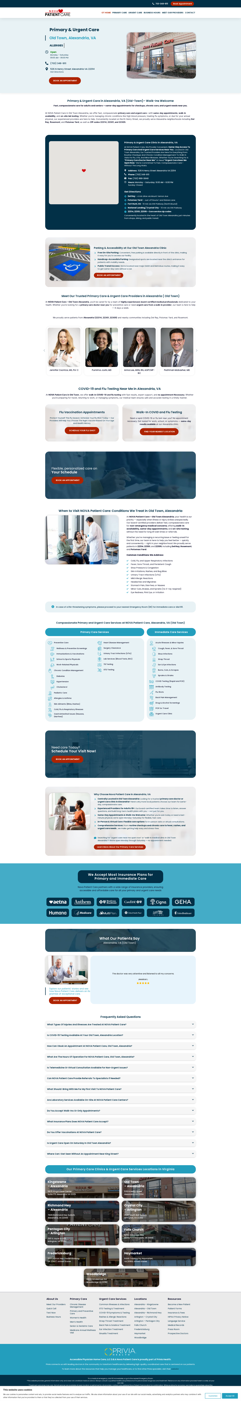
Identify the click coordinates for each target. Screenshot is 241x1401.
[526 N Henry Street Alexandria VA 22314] (46, 69)
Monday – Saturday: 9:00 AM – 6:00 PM (150, 182)
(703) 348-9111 (58, 63)
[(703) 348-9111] (46, 63)
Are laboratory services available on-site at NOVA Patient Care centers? (87, 1099)
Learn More (64, 367)
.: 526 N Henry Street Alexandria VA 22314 (152, 170)
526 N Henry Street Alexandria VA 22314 (72, 69)
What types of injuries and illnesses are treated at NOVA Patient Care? (86, 1024)
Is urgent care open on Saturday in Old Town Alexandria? (79, 1143)
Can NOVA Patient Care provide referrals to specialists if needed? (83, 1078)
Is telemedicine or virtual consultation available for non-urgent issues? (87, 1067)
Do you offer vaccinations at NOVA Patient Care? (74, 1132)
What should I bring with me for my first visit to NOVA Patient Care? (84, 1089)
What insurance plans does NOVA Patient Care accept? (77, 1121)
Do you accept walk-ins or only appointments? (73, 1110)
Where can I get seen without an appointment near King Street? (83, 1153)
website (175, 1369)
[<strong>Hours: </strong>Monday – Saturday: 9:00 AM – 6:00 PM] (125, 182)
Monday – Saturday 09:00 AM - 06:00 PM (59, 56)
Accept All (230, 1396)
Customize (213, 1396)
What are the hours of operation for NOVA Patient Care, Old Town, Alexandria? (90, 1056)
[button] (84, 171)
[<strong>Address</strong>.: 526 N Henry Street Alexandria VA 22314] (125, 170)
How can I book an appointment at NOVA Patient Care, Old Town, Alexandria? (89, 1046)
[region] (120, 1393)
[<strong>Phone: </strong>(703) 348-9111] (125, 174)
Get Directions (57, 72)
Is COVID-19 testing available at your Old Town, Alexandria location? (85, 1035)
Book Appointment (64, 372)
